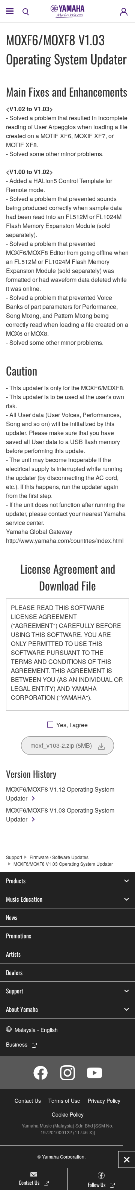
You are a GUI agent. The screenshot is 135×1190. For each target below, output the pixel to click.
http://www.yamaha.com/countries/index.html (65, 540)
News (11, 917)
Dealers (14, 972)
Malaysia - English (36, 1029)
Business (16, 1044)
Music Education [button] (24, 899)
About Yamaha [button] (22, 1009)
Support (14, 857)
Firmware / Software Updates (59, 857)
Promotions (18, 935)
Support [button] (14, 990)
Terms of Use (64, 1100)
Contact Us (28, 1100)
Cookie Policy (68, 1114)
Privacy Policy (104, 1100)
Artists (13, 954)
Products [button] (16, 880)
